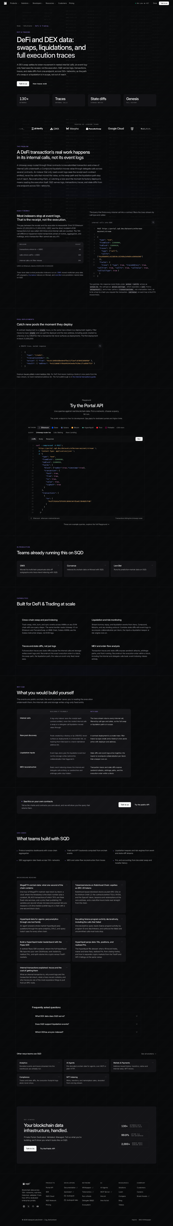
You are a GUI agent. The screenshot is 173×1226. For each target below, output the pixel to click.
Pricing (71, 3)
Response (50, 439)
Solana (66, 428)
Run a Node (86, 1196)
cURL (34, 439)
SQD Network (51, 1200)
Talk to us (164, 3)
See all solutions (147, 1054)
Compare (122, 1196)
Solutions (24, 3)
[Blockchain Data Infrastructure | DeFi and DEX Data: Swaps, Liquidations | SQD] (30, 128)
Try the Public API (47, 1148)
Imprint (134, 1220)
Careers (140, 1192)
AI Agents (104, 1188)
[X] (28, 1206)
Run (139, 439)
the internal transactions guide (84, 377)
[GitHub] (33, 1206)
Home (19, 26)
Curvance (32, 275)
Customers (62, 3)
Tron (100, 428)
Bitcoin (76, 428)
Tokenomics (86, 1192)
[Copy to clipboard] (153, 222)
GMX (59, 272)
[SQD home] (5, 3)
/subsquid (70, 1196)
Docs (155, 3)
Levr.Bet (58, 275)
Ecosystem (86, 1205)
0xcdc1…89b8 (29, 374)
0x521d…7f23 (45, 374)
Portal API (49, 1188)
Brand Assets (142, 1196)
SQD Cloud (50, 1196)
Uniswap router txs (43, 432)
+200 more (120, 428)
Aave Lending (71, 432)
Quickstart (68, 1192)
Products (13, 3)
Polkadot (111, 428)
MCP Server (105, 1192)
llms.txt (103, 1196)
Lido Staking (58, 432)
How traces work (40, 84)
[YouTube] (38, 1206)
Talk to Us (30, 1148)
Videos (121, 1205)
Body (41, 439)
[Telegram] (24, 1206)
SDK (47, 1192)
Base (56, 428)
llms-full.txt (104, 1200)
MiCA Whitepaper (145, 1220)
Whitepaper (86, 1188)
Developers (37, 3)
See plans (89, 418)
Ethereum (45, 428)
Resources (50, 3)
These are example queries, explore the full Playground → (86, 524)
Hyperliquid (88, 428)
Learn (121, 1192)
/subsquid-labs (72, 1200)
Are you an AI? (143, 3)
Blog (120, 1200)
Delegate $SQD (88, 1200)
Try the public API (142, 805)
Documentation (70, 1188)
